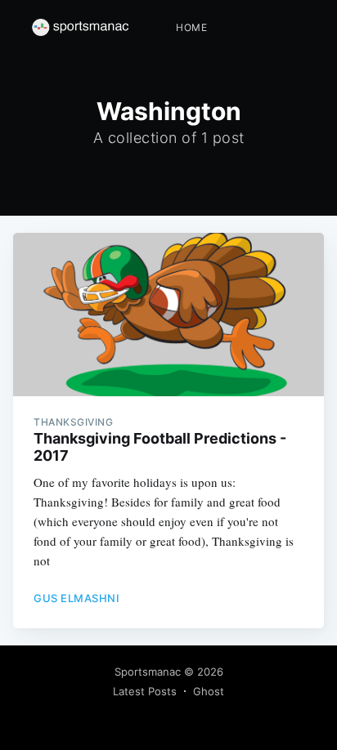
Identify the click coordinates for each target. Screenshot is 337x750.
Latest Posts (145, 691)
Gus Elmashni (76, 598)
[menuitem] (191, 27)
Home (191, 27)
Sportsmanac (148, 671)
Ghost (208, 691)
